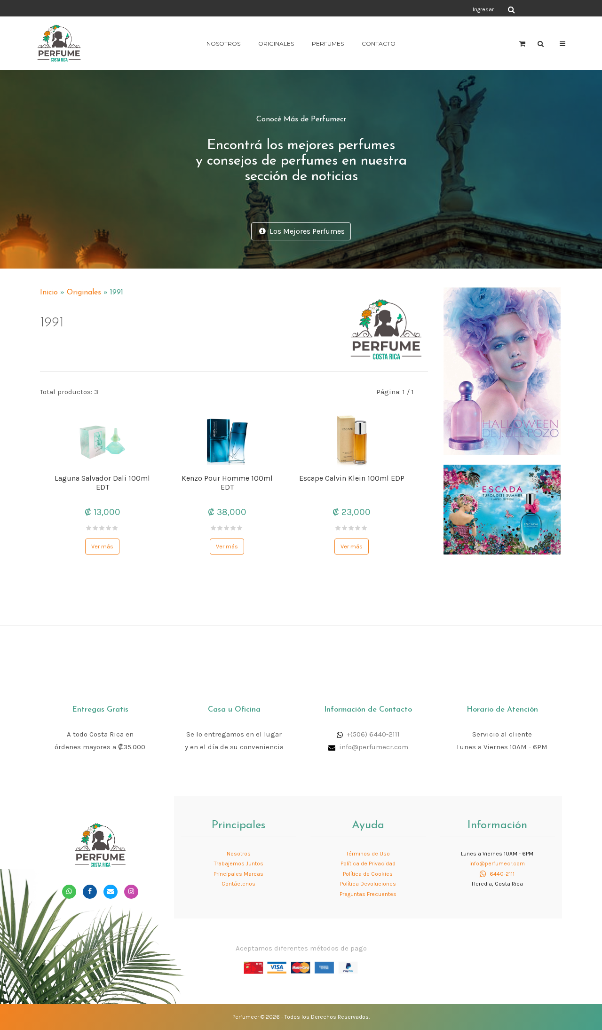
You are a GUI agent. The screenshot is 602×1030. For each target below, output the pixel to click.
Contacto (379, 43)
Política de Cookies (368, 874)
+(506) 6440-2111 (373, 734)
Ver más (102, 546)
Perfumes (328, 43)
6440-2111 (501, 874)
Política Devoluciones (368, 883)
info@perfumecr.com (373, 747)
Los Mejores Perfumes (305, 231)
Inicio (49, 292)
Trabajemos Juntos (238, 863)
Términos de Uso (368, 853)
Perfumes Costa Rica (388, 9)
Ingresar (483, 9)
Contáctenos (238, 883)
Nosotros (223, 43)
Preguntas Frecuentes (368, 894)
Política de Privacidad (368, 863)
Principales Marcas (238, 874)
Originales (276, 43)
